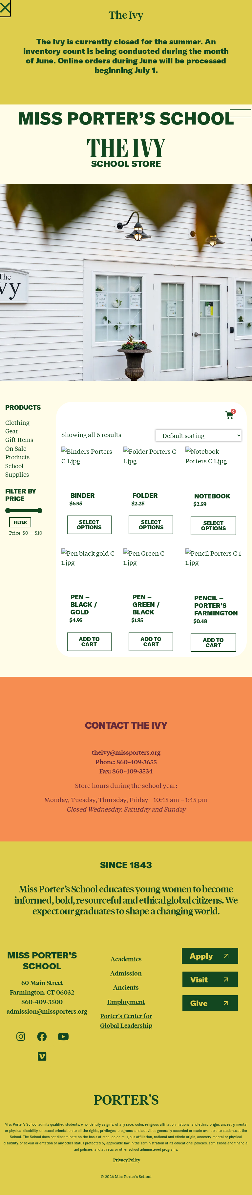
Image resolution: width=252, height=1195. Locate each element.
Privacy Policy (126, 1160)
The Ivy (126, 147)
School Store (126, 163)
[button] (5, 8)
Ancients (126, 987)
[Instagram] (21, 1037)
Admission (126, 973)
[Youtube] (63, 1037)
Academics (126, 958)
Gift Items (19, 439)
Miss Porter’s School (126, 118)
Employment (126, 1001)
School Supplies (17, 469)
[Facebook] (42, 1037)
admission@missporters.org (47, 1011)
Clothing (17, 422)
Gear (11, 430)
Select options (89, 525)
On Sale (15, 448)
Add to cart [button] (89, 642)
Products (17, 456)
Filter (20, 522)
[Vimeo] (42, 1057)
